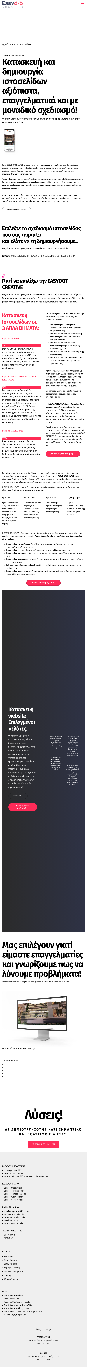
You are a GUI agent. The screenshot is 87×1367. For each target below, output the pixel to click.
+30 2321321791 (43, 1359)
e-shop (21, 550)
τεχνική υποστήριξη (68, 374)
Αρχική (5, 44)
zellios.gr (31, 1048)
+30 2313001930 (43, 1343)
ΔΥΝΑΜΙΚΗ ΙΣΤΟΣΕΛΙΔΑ (41, 256)
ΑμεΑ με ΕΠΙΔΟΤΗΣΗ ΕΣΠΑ (63, 256)
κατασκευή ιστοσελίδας (48, 195)
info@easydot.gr (43, 1329)
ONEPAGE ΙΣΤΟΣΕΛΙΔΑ (20, 256)
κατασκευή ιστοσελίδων (58, 248)
